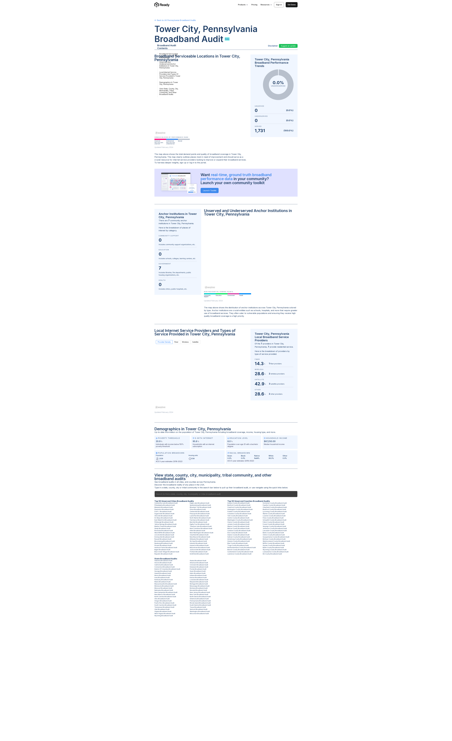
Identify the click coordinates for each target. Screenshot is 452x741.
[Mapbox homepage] (160, 133)
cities (181, 482)
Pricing (254, 5)
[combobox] (226, 494)
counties (192, 482)
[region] (201, 99)
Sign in (279, 5)
